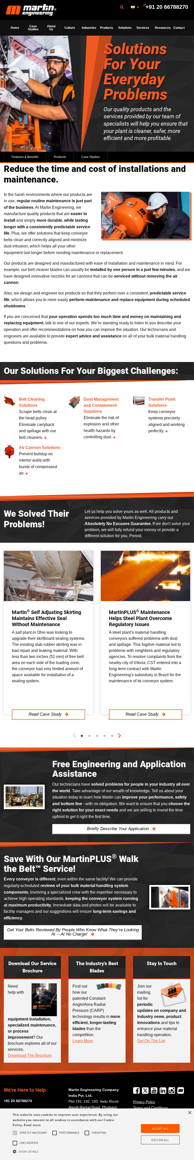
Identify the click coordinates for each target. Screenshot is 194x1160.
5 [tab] (112, 736)
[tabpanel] (48, 633)
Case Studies (33, 28)
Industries (89, 28)
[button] (67, 1151)
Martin (31, 10)
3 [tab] (97, 736)
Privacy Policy (144, 1102)
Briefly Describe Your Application (118, 828)
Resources (162, 28)
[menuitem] (31, 10)
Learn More (82, 1041)
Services (142, 28)
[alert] (97, 1134)
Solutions (125, 28)
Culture (69, 28)
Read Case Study (46, 714)
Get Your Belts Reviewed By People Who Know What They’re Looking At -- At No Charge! (73, 932)
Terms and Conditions (150, 1108)
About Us (51, 28)
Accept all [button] (160, 1128)
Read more (32, 1125)
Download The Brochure (30, 1055)
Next (119, 735)
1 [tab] (81, 736)
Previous (74, 735)
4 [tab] (104, 736)
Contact (179, 28)
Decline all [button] (160, 1140)
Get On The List (151, 1041)
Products (106, 28)
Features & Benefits (25, 157)
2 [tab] (89, 736)
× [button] (189, 1113)
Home (15, 28)
